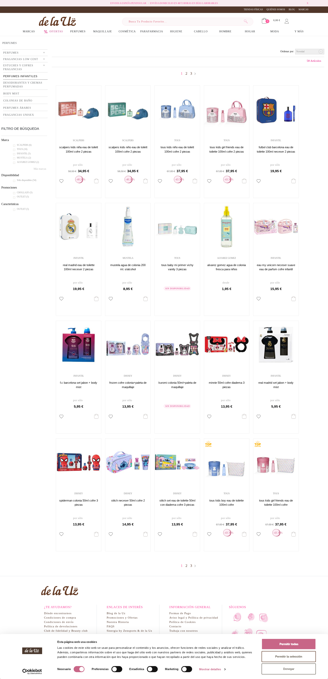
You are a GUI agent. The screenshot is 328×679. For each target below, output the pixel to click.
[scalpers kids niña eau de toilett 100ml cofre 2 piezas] (78, 109)
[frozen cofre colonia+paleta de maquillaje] (128, 344)
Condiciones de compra (60, 617)
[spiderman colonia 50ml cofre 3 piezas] (78, 462)
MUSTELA (24, 157)
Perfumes (9, 42)
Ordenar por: (287, 51)
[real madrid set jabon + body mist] (276, 344)
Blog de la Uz (116, 613)
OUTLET (23, 196)
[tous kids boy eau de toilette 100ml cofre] (226, 462)
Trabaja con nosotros (183, 630)
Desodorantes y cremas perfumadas (22, 84)
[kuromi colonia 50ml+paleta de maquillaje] (177, 344)
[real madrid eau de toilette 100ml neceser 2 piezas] (78, 226)
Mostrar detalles (210, 669)
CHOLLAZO (24, 192)
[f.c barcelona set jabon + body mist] (78, 344)
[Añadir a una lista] (61, 181)
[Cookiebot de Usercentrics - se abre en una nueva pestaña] (32, 671)
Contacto (175, 626)
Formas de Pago (180, 613)
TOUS (22, 149)
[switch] (116, 669)
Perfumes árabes (17, 107)
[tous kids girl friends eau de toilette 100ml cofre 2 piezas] (226, 109)
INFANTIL (24, 153)
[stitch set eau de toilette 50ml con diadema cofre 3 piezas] (177, 462)
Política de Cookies (182, 622)
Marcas (303, 9)
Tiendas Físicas (253, 9)
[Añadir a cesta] (96, 180)
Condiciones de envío (59, 622)
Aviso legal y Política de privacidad (193, 617)
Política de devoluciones (60, 626)
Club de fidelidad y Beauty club (66, 630)
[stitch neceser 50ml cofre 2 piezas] (128, 462)
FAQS (110, 626)
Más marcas (40, 168)
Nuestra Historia (118, 622)
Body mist (11, 93)
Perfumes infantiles (20, 76)
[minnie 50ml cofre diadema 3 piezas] (226, 344)
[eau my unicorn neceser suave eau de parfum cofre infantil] (276, 226)
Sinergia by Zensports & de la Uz (129, 630)
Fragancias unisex (18, 114)
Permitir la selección (288, 656)
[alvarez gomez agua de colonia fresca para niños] (226, 226)
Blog (292, 9)
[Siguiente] (195, 74)
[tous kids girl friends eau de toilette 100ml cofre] (276, 462)
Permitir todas (288, 644)
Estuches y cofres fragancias (18, 67)
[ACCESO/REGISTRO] (286, 20)
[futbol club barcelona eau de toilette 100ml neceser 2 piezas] (276, 109)
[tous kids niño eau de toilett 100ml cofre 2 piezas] (177, 109)
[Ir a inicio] (57, 21)
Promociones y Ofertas (122, 617)
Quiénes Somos (275, 9)
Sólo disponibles (26, 180)
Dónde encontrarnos (58, 613)
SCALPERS (24, 145)
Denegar (288, 668)
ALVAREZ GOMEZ (28, 162)
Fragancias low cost (20, 59)
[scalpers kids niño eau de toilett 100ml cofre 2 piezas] (128, 109)
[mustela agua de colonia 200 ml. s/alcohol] (128, 226)
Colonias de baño (17, 100)
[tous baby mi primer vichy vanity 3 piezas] (177, 226)
